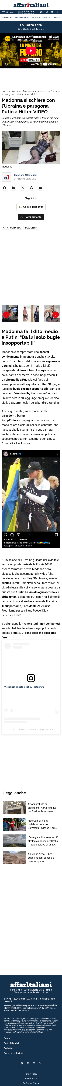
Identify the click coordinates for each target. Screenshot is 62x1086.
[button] (55, 314)
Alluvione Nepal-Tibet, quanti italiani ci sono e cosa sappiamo (41, 858)
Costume (16, 91)
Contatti (8, 1038)
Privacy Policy (31, 1074)
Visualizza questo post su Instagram (24, 687)
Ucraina (56, 17)
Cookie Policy (31, 1079)
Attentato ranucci (41, 17)
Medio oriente (21, 17)
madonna (31, 227)
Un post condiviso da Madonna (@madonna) (31, 729)
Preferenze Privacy (31, 1083)
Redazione (9, 1048)
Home (5, 91)
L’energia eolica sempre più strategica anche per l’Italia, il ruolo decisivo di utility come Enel (43, 841)
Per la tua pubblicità (13, 1053)
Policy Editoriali (11, 1043)
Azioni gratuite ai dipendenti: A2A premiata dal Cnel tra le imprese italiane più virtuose (42, 808)
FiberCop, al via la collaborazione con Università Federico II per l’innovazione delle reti (41, 824)
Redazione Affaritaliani (25, 175)
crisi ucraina (12, 227)
